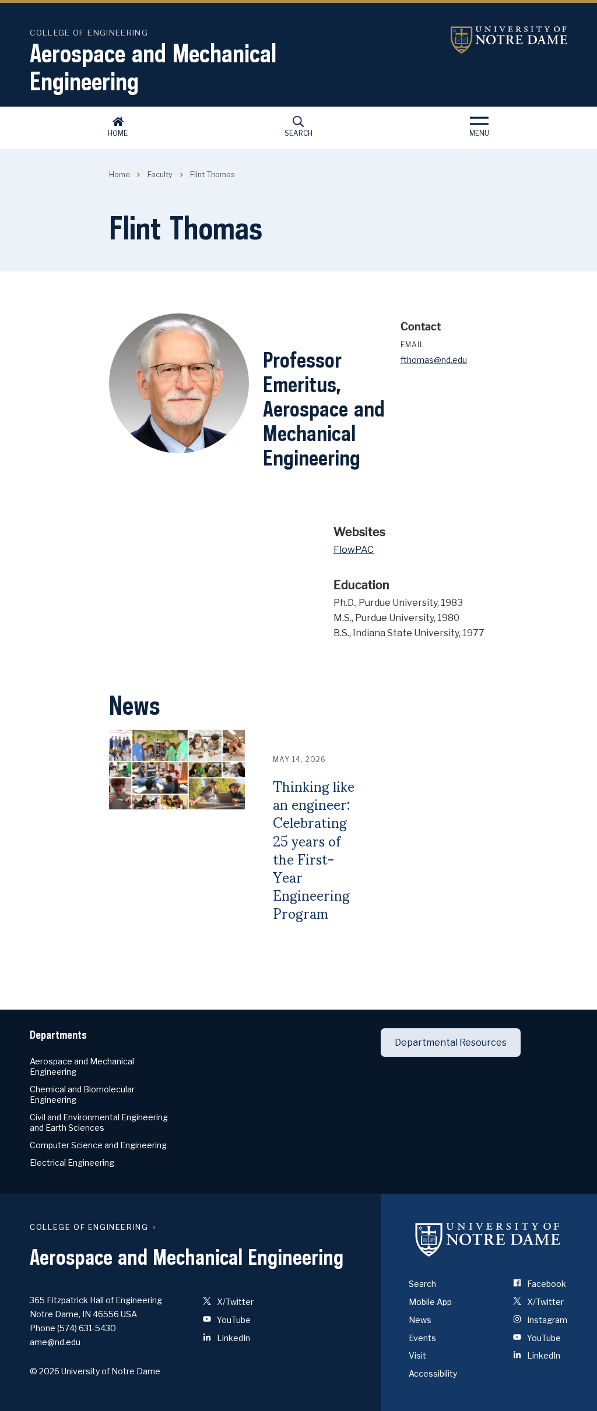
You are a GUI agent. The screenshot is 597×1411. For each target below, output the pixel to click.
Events (422, 1338)
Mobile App (430, 1302)
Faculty (160, 174)
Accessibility (433, 1373)
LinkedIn (232, 1338)
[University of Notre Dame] (488, 1239)
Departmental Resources (451, 1042)
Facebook (545, 1284)
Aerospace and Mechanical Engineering (153, 67)
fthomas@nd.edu (434, 360)
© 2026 (44, 1371)
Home (118, 133)
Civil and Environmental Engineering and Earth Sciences (99, 1122)
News (420, 1320)
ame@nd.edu (55, 1342)
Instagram (546, 1320)
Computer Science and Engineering (98, 1145)
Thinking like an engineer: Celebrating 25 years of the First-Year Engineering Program (313, 850)
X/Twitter (234, 1302)
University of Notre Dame (509, 40)
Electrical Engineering (72, 1162)
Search (298, 133)
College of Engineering (89, 32)
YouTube (233, 1320)
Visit (417, 1355)
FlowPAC (353, 549)
